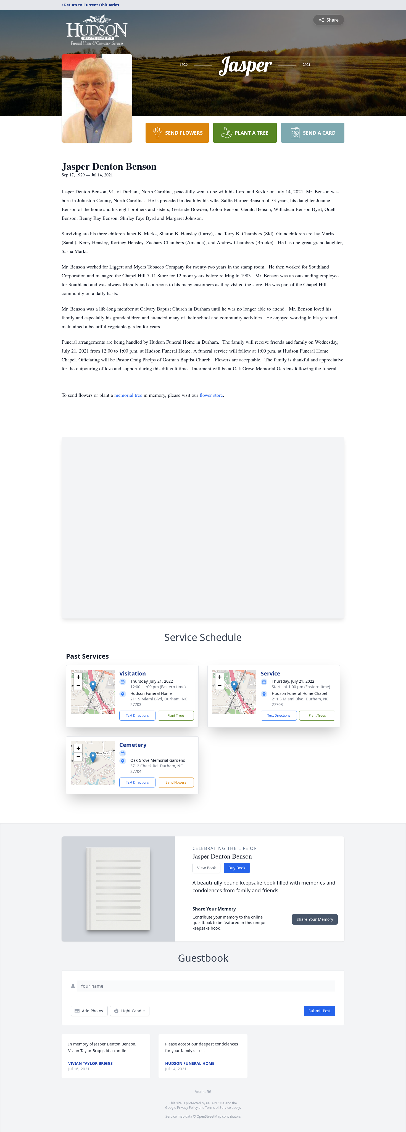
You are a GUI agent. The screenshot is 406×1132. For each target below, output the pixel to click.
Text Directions (137, 715)
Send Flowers (176, 782)
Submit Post (320, 1010)
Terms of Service (218, 1107)
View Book (206, 867)
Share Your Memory (315, 919)
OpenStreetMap (209, 1116)
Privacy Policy (187, 1107)
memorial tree (128, 395)
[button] (92, 686)
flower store (211, 395)
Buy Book (236, 867)
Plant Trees (175, 715)
